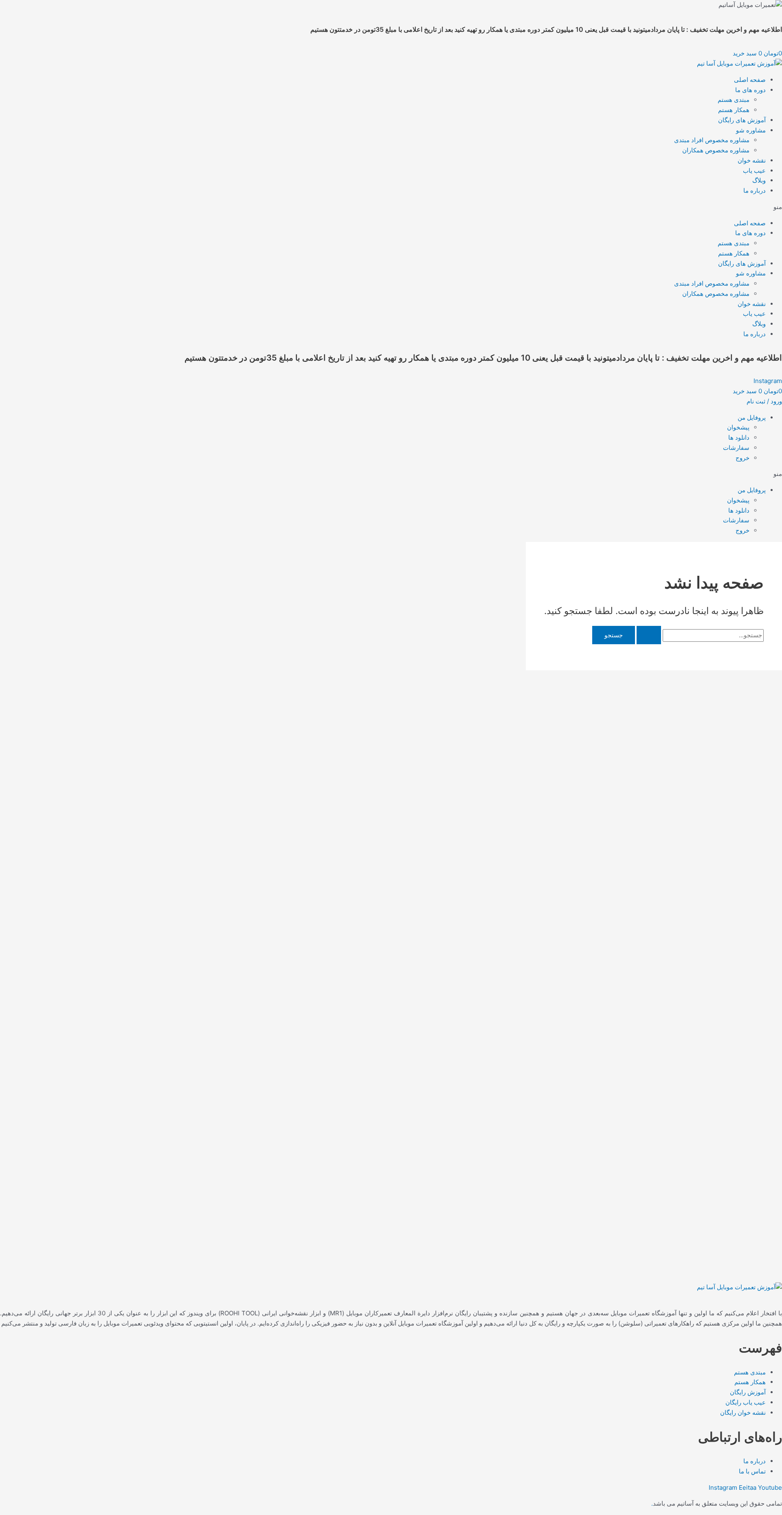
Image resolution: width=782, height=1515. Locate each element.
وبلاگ (759, 180)
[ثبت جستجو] (649, 635)
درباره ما (754, 190)
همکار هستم (733, 110)
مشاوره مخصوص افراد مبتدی (711, 140)
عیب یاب (754, 170)
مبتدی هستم (733, 99)
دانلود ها (738, 437)
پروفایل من (752, 417)
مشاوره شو (751, 130)
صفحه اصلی (750, 80)
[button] (391, 207)
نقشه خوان (752, 160)
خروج (742, 458)
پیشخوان (738, 427)
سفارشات (736, 447)
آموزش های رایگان (742, 120)
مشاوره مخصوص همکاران (715, 150)
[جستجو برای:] (699, 635)
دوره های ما (750, 90)
